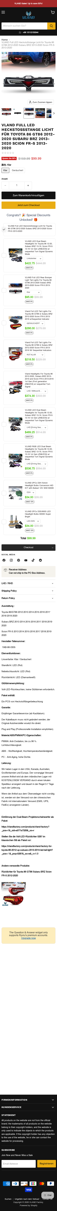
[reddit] (40, 560)
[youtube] (25, 560)
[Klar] (6, 174)
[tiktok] (33, 560)
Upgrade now (28, 938)
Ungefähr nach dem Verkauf (27, 1199)
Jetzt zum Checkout (28, 205)
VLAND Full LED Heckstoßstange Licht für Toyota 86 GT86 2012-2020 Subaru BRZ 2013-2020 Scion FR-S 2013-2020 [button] (30, 228)
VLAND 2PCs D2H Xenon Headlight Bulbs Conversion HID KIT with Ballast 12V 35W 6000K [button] (39, 485)
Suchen (8, 1199)
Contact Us (47, 1199)
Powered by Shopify (28, 1206)
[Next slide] (53, 113)
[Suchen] (51, 26)
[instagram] (11, 560)
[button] (6, 113)
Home (5, 40)
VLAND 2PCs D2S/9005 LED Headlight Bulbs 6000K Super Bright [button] (38, 514)
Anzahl (5, 179)
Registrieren (47, 1163)
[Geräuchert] (18, 174)
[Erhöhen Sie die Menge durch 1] (28, 185)
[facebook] (4, 560)
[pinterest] (18, 560)
